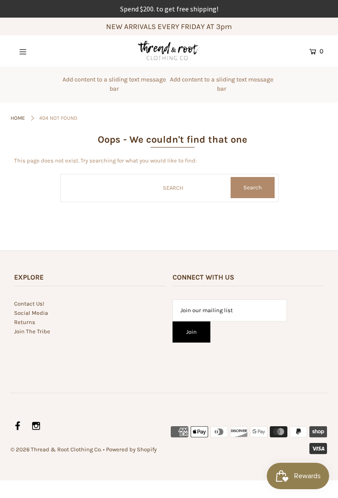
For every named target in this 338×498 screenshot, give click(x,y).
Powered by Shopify (131, 449)
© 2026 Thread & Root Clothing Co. (56, 449)
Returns (24, 322)
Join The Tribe (32, 331)
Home (18, 118)
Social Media (31, 313)
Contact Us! (29, 303)
